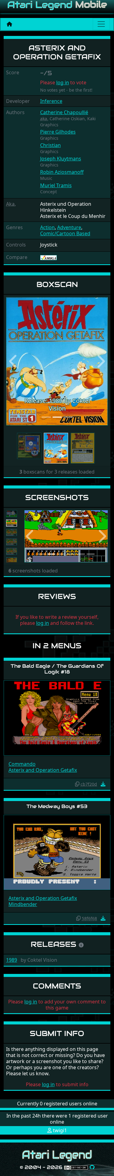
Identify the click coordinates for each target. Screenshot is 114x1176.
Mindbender (23, 904)
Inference (51, 101)
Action (47, 227)
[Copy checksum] (77, 784)
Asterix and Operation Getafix (43, 770)
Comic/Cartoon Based (65, 233)
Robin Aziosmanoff (62, 172)
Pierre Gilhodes (58, 131)
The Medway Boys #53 (57, 806)
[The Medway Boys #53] (57, 852)
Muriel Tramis (56, 185)
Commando (22, 764)
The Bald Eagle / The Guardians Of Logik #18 (57, 669)
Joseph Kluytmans (60, 158)
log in (62, 82)
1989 (11, 960)
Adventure (69, 227)
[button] (13, 361)
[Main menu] (101, 24)
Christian (50, 145)
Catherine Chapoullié (64, 112)
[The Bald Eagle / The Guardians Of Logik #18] (57, 717)
